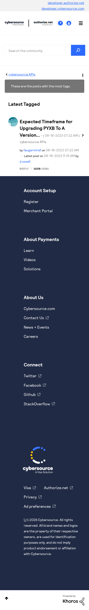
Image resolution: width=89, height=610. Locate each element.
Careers (31, 336)
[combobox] (44, 50)
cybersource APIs (22, 74)
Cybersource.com (39, 308)
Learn (29, 250)
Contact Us (34, 317)
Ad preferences (37, 506)
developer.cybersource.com (63, 8)
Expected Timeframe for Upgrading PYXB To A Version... (50, 128)
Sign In (69, 23)
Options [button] (82, 74)
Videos (30, 259)
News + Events (36, 327)
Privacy (30, 497)
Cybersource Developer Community (14, 23)
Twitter (30, 375)
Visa (27, 487)
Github (30, 394)
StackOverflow (37, 404)
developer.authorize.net (66, 3)
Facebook (32, 385)
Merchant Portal (38, 210)
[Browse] (78, 23)
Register (31, 201)
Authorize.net (56, 487)
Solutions (32, 269)
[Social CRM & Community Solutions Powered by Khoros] (73, 600)
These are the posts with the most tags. (41, 86)
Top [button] (6, 598)
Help (62, 23)
